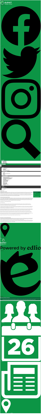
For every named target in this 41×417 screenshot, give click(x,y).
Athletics (4, 172)
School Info (4, 169)
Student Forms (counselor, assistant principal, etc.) (8, 177)
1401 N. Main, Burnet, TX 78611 (3, 237)
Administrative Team (5, 168)
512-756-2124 (37, 299)
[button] (2, 160)
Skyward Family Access (5, 181)
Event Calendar (4, 179)
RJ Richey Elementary (5, 162)
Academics (4, 174)
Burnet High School (4, 161)
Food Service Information (5, 180)
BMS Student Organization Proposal (6, 173)
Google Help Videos (5, 182)
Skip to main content (2, 0)
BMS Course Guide (5, 183)
